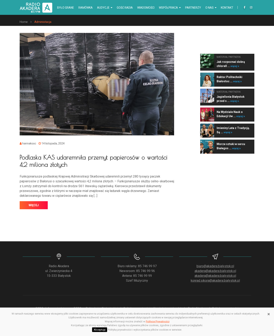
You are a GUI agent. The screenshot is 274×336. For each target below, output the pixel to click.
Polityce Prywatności (157, 321)
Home (24, 22)
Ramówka (85, 7)
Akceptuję (100, 329)
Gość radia (125, 7)
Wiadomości (145, 7)
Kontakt (227, 7)
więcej (34, 205)
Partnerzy (193, 7)
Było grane (65, 7)
